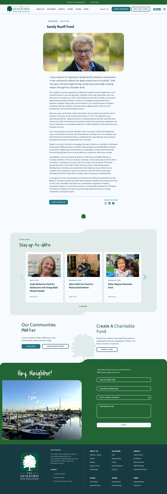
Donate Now (116, 482)
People (92, 462)
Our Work (51, 9)
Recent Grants (139, 462)
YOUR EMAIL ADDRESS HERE (109, 389)
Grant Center (138, 455)
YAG (113, 455)
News (86, 9)
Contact (114, 469)
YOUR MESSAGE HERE (107, 406)
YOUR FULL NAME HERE (107, 380)
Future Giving (116, 485)
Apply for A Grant (140, 9)
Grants (62, 9)
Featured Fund (95, 485)
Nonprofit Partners (140, 469)
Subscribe (137, 485)
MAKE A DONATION (121, 9)
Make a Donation (58, 202)
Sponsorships (116, 458)
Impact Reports (117, 466)
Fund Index (31, 346)
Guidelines (137, 458)
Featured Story (139, 482)
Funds (70, 9)
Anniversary (94, 469)
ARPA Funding (139, 466)
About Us (40, 9)
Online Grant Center (55, 346)
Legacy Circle (95, 466)
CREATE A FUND (107, 349)
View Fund (33, 297)
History (92, 458)
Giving (78, 9)
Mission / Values (95, 455)
